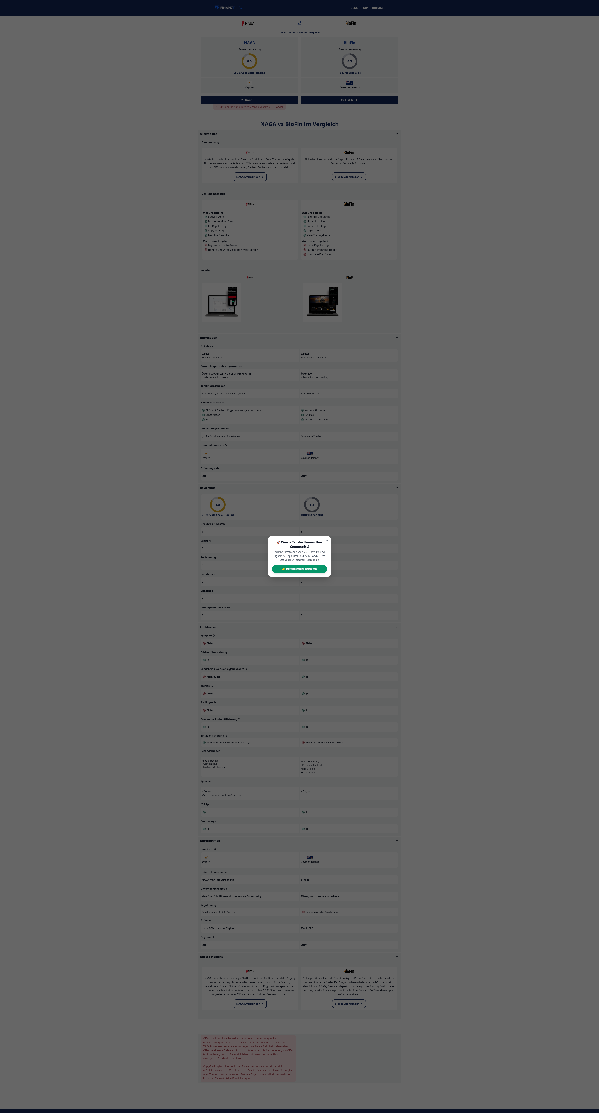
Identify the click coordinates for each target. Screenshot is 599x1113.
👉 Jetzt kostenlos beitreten (299, 569)
